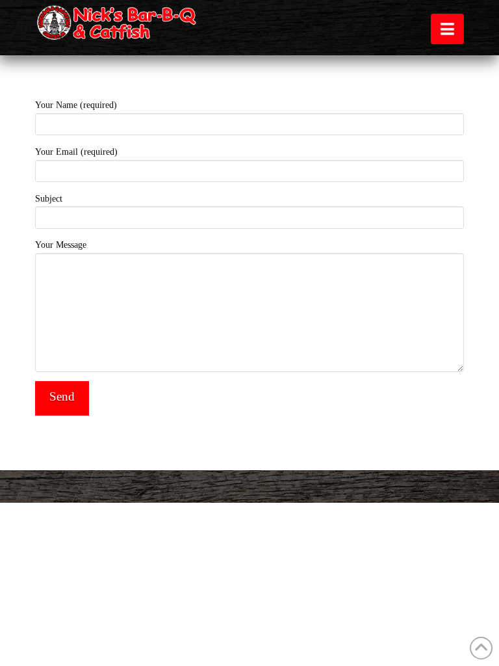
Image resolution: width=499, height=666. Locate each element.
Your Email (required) (76, 152)
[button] (447, 29)
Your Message (60, 245)
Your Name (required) (76, 105)
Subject (48, 199)
